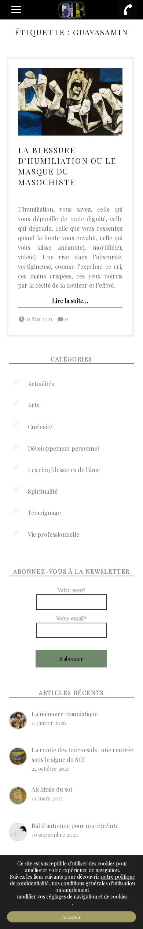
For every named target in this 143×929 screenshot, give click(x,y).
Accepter (71, 917)
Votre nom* (71, 590)
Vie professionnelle (53, 534)
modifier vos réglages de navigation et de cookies (72, 896)
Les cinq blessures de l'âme (64, 469)
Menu (15, 9)
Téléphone (127, 9)
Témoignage (44, 512)
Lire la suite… (70, 301)
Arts (33, 405)
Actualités (41, 384)
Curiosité (40, 427)
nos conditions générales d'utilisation (93, 883)
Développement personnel (63, 448)
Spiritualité (43, 491)
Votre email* (71, 618)
